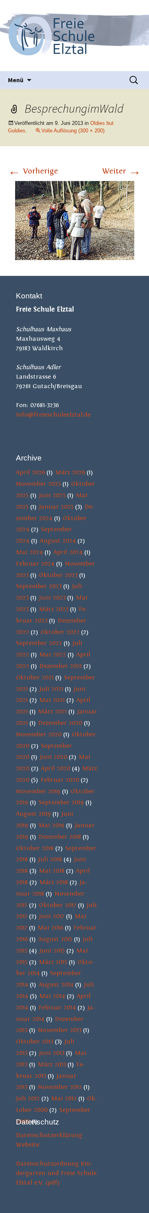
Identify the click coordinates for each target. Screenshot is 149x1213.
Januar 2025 (56, 506)
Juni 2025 (52, 495)
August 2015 (55, 939)
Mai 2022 (52, 654)
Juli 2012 (28, 1098)
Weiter (121, 171)
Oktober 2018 (35, 848)
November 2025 (38, 483)
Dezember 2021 (60, 666)
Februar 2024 (35, 563)
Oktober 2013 (34, 1041)
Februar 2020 (60, 779)
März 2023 (53, 609)
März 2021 (52, 711)
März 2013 (52, 1064)
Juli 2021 (51, 688)
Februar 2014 (57, 1007)
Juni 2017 (51, 916)
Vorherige (33, 171)
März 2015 (53, 962)
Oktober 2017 (57, 905)
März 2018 (53, 882)
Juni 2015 (52, 950)
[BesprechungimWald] (74, 220)
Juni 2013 (51, 1052)
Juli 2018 (50, 859)
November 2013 (59, 1030)
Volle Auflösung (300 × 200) (72, 131)
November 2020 (39, 734)
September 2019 (61, 802)
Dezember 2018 (60, 836)
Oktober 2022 (60, 632)
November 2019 (38, 791)
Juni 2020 (53, 756)
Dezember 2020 (60, 722)
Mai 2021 (52, 700)
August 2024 (58, 540)
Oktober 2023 (58, 575)
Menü (15, 80)
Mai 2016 (50, 927)
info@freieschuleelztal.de (53, 414)
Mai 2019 (51, 825)
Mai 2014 (52, 996)
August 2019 (33, 813)
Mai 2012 (64, 1098)
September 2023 (39, 586)
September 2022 (39, 643)
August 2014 (56, 984)
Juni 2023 (52, 597)
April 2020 (55, 768)
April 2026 (30, 472)
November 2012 (60, 1086)
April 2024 (68, 552)
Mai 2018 (51, 870)
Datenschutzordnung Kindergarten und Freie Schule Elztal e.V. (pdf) (56, 1173)
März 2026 (70, 472)
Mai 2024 (29, 552)
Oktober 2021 (35, 677)
